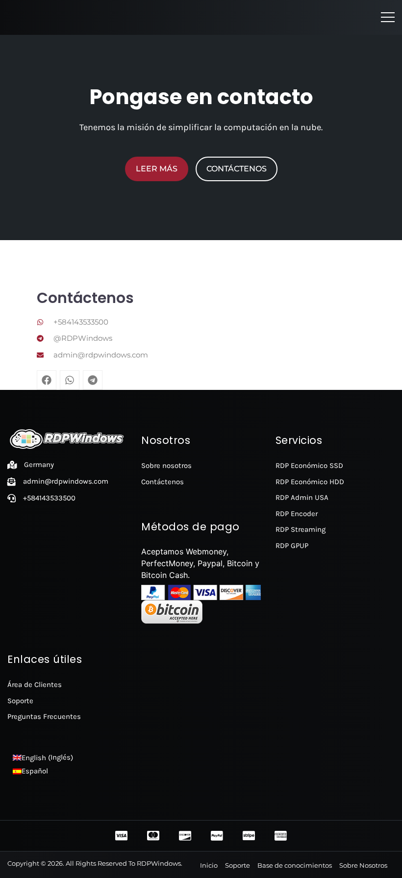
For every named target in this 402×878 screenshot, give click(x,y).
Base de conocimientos (294, 865)
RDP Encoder (297, 513)
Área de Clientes (34, 684)
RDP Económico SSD (309, 465)
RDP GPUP (292, 545)
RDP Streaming (301, 529)
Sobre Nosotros (363, 865)
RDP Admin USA (302, 497)
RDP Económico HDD (310, 481)
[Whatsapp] (69, 380)
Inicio (209, 865)
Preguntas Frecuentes (44, 716)
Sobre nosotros (166, 465)
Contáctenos (162, 481)
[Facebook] (46, 380)
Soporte (20, 700)
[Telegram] (92, 380)
